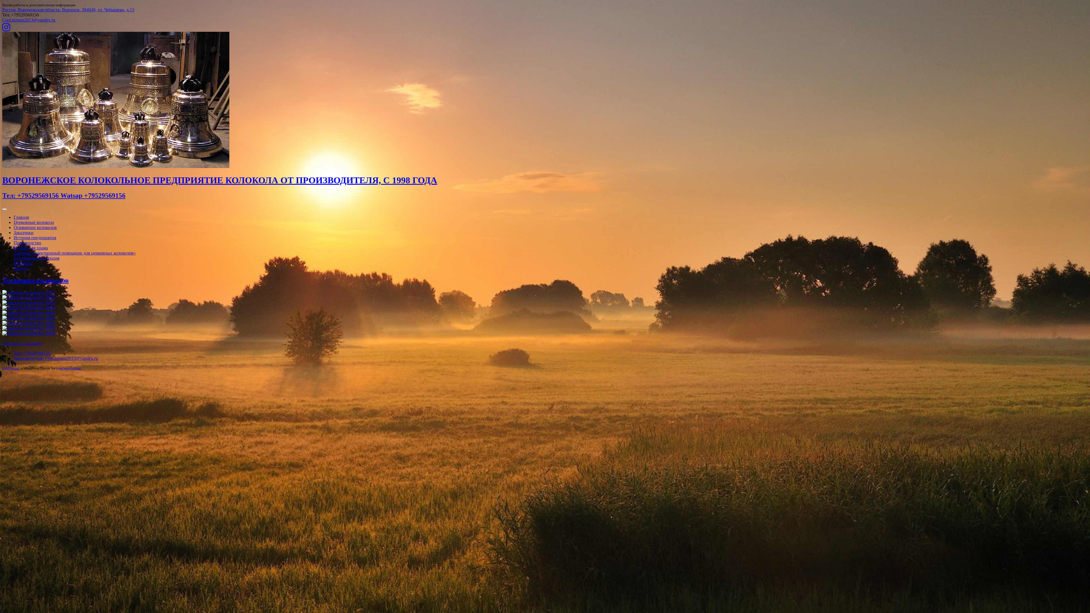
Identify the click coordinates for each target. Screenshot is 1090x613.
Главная (21, 217)
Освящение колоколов (35, 227)
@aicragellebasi (68, 368)
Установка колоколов (35, 280)
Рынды (20, 268)
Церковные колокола (34, 222)
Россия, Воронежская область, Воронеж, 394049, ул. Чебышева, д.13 (68, 9)
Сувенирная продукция (36, 258)
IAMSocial (10, 368)
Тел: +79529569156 (32, 353)
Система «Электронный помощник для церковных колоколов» (75, 253)
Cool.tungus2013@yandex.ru (28, 20)
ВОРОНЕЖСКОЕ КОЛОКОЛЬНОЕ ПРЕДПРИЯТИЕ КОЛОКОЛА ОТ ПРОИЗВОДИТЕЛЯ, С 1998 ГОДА (219, 180)
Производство (27, 242)
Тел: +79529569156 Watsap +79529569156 (63, 195)
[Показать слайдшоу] (22, 343)
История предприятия (35, 237)
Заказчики (23, 232)
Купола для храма (31, 247)
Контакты (23, 263)
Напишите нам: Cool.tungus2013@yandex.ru (56, 358)
